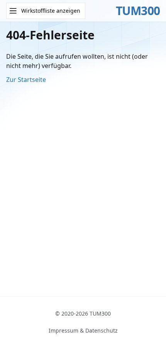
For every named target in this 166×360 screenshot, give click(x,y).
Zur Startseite (26, 79)
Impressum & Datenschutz (83, 330)
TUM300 (138, 11)
